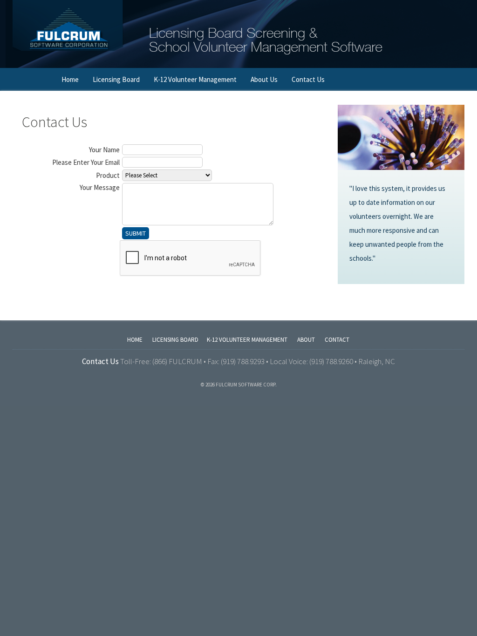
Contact (337, 340)
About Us (264, 79)
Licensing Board (116, 79)
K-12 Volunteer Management (195, 79)
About (306, 340)
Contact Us (308, 79)
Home (70, 79)
